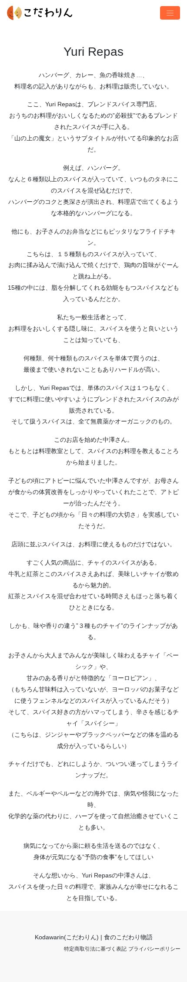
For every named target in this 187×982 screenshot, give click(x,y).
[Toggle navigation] (170, 13)
